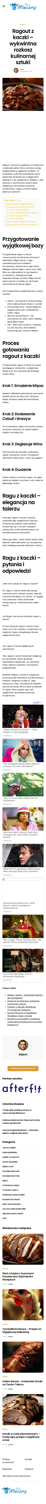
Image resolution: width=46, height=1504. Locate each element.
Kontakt (28, 1459)
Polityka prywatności (8, 1461)
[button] (3, 6)
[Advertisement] (23, 135)
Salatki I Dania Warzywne (14, 1209)
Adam (22, 69)
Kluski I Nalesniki (9, 1162)
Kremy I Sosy (7, 1166)
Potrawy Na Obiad (10, 1185)
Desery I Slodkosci (11, 1157)
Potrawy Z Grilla (10, 1190)
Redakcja (29, 1469)
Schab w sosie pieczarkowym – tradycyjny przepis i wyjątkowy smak (21, 1437)
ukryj (19, 201)
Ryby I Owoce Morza (11, 1204)
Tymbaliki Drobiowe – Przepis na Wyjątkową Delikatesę (21, 1330)
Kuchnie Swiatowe (10, 1171)
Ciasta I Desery (9, 1148)
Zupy (4, 1218)
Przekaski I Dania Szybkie (13, 1195)
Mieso (23, 24)
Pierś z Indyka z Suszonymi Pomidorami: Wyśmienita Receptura (18, 1276)
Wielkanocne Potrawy (12, 1213)
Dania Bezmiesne (9, 1152)
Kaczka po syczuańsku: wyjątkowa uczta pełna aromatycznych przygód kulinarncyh (24, 1022)
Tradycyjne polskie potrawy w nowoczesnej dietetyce (17, 1111)
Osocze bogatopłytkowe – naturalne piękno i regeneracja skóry (20, 1132)
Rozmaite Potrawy (11, 1199)
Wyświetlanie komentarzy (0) (23, 1068)
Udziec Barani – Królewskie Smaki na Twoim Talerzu (22, 1383)
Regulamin (7, 1469)
